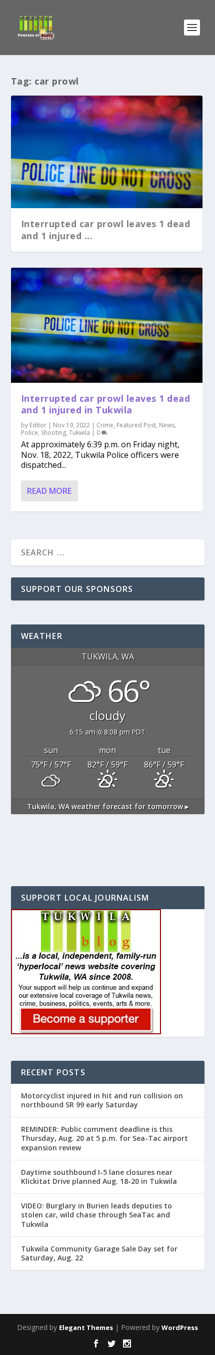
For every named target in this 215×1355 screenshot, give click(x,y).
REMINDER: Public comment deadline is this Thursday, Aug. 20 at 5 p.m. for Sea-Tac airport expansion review (104, 1138)
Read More (49, 490)
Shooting (53, 432)
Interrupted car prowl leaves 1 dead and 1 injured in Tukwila (105, 404)
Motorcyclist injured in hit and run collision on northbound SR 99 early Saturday (102, 1100)
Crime (105, 425)
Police (29, 432)
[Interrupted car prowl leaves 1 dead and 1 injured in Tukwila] (106, 325)
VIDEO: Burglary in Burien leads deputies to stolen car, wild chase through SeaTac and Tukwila (96, 1214)
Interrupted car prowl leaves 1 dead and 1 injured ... (105, 229)
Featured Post (136, 425)
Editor (38, 425)
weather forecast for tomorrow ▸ (107, 806)
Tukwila (79, 432)
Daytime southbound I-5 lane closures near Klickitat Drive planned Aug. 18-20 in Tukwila (99, 1176)
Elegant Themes (86, 1327)
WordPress (180, 1327)
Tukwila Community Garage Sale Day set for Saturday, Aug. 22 (99, 1253)
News (166, 425)
